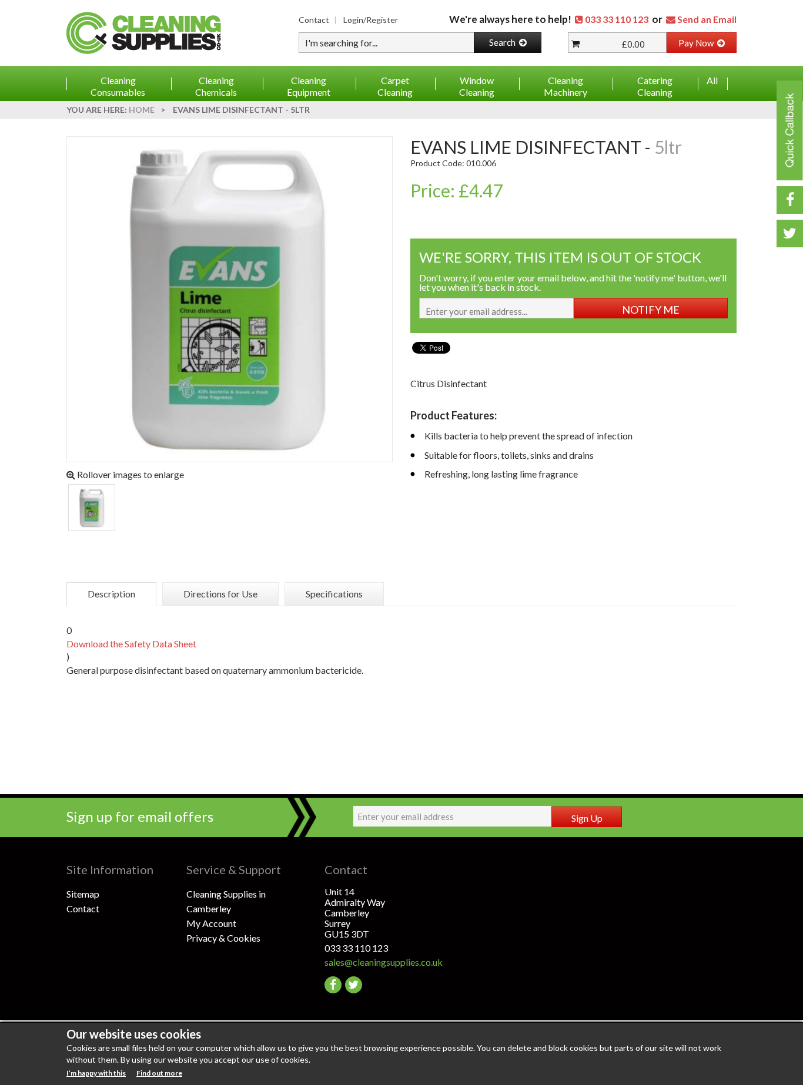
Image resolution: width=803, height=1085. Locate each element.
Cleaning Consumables (118, 86)
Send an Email (707, 19)
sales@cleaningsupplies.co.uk (383, 962)
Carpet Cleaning (395, 86)
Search (504, 42)
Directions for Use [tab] (220, 593)
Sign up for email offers (139, 816)
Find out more (159, 1073)
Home (142, 110)
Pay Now (697, 43)
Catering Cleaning (654, 86)
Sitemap (82, 893)
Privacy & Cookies (223, 937)
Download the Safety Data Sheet (131, 643)
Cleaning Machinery (565, 86)
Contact (314, 20)
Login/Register (370, 20)
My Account (211, 923)
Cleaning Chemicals (216, 86)
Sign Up (587, 818)
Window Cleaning (476, 86)
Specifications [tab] (334, 593)
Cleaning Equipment (308, 86)
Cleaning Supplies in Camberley (226, 901)
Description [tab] (111, 593)
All (712, 80)
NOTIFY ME (651, 309)
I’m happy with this (96, 1073)
